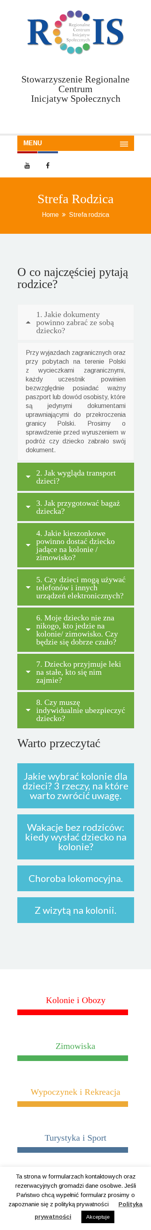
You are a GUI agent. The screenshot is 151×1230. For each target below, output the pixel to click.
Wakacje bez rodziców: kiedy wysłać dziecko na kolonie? (75, 836)
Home (50, 214)
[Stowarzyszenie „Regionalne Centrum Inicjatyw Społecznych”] (75, 32)
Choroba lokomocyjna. (76, 878)
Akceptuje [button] (98, 1217)
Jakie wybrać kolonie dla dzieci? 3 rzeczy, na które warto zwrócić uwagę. (75, 785)
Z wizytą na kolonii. (75, 910)
